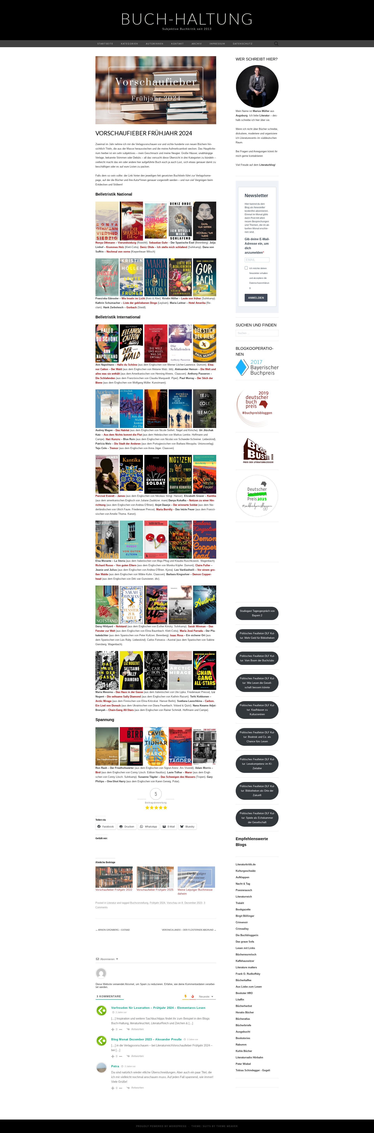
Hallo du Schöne (127, 364)
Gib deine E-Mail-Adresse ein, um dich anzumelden (257, 245)
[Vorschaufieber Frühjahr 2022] (114, 877)
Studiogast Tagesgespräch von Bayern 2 (257, 613)
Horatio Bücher (245, 1012)
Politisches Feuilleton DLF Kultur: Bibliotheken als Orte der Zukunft (257, 791)
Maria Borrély (164, 509)
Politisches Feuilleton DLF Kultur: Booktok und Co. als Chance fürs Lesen (257, 737)
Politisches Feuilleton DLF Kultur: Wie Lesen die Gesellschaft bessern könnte (257, 683)
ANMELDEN (256, 297)
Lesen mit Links (245, 948)
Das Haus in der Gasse (129, 692)
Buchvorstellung (139, 902)
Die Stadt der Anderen (127, 443)
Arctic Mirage (103, 701)
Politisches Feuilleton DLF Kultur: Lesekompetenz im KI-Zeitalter (257, 764)
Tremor (114, 448)
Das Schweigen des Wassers (178, 776)
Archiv (197, 43)
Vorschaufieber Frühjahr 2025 (155, 889)
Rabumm (241, 1044)
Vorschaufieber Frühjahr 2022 (113, 889)
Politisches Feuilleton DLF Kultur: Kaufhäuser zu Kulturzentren (257, 710)
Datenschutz (243, 43)
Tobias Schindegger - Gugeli (253, 1070)
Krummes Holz (115, 247)
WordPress (177, 1126)
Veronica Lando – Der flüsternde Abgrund (189, 930)
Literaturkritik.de (246, 864)
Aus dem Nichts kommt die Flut (123, 434)
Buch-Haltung (187, 18)
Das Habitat (122, 430)
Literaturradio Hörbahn (249, 1057)
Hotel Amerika (197, 302)
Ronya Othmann (105, 242)
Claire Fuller (202, 565)
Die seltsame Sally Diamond (124, 696)
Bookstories (243, 1038)
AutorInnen (154, 43)
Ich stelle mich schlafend (172, 247)
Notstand (121, 626)
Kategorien (129, 43)
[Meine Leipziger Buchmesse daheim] (196, 877)
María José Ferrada (191, 630)
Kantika (211, 495)
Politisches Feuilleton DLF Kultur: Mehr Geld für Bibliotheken (257, 635)
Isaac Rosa (176, 635)
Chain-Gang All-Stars (121, 710)
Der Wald (116, 369)
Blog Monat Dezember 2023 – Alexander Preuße (146, 1039)
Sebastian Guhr (158, 242)
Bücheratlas (243, 1018)
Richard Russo (104, 565)
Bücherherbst (244, 1006)
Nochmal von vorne (118, 251)
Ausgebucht (243, 1031)
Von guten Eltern (126, 565)
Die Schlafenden (105, 378)
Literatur (111, 902)
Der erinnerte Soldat (185, 504)
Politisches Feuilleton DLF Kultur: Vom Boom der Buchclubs (257, 658)
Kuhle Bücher (244, 1051)
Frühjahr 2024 (157, 902)
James (121, 495)
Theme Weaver (227, 1126)
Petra (115, 1066)
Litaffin (240, 999)
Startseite (105, 43)
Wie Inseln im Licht (133, 298)
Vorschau (172, 902)
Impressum (217, 43)
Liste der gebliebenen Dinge (140, 302)
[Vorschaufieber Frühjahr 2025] (155, 877)
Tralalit (240, 903)
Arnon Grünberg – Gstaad (112, 930)
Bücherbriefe (243, 1025)
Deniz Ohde (147, 247)
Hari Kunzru (113, 439)
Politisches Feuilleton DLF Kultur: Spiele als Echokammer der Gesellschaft (257, 818)
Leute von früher (191, 298)
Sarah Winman (197, 626)
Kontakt (177, 43)
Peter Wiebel (243, 1063)
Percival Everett (104, 495)
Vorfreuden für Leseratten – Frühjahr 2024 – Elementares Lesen (158, 1007)
